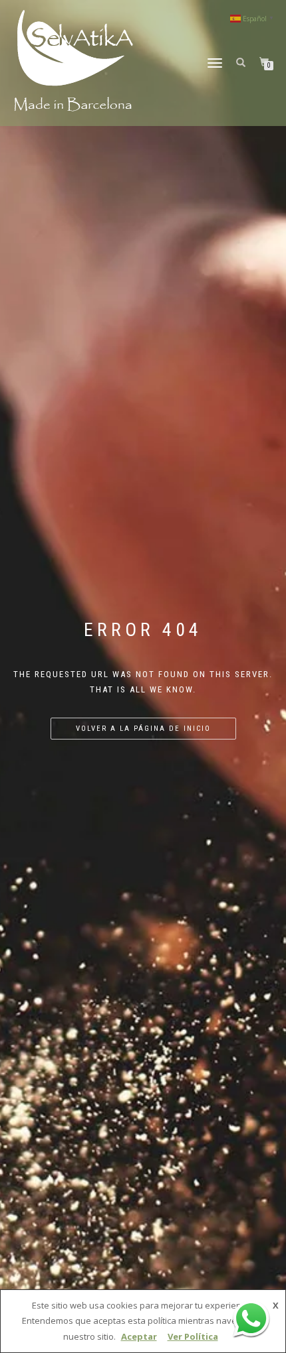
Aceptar (139, 1336)
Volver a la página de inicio (143, 728)
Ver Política (193, 1336)
